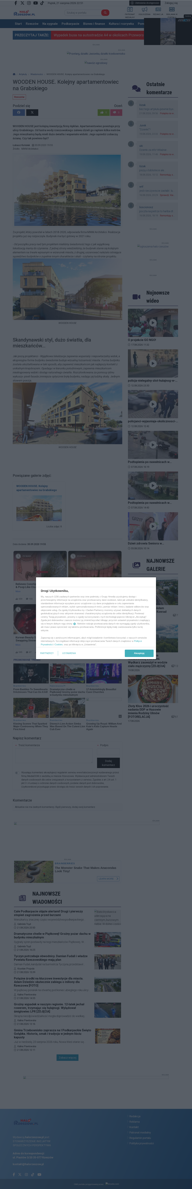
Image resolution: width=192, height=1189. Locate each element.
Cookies (59, 644)
